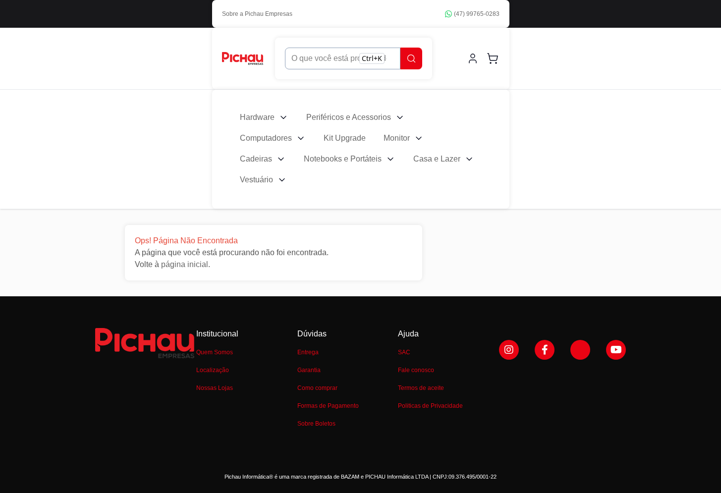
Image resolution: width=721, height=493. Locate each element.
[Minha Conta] (473, 58)
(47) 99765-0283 (476, 13)
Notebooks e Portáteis (343, 159)
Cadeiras (256, 159)
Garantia (309, 370)
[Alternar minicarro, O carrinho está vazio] (492, 58)
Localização (212, 370)
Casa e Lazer (436, 159)
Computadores (266, 138)
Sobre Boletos (316, 423)
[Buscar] (411, 58)
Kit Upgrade (345, 138)
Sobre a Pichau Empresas (257, 13)
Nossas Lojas (214, 387)
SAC (404, 352)
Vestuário (256, 179)
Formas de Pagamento (328, 405)
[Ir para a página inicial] (242, 58)
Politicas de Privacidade (430, 405)
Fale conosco (416, 370)
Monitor (397, 138)
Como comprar (317, 387)
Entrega (308, 352)
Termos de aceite (421, 387)
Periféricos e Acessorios (348, 117)
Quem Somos (214, 352)
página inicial (184, 264)
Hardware (257, 117)
